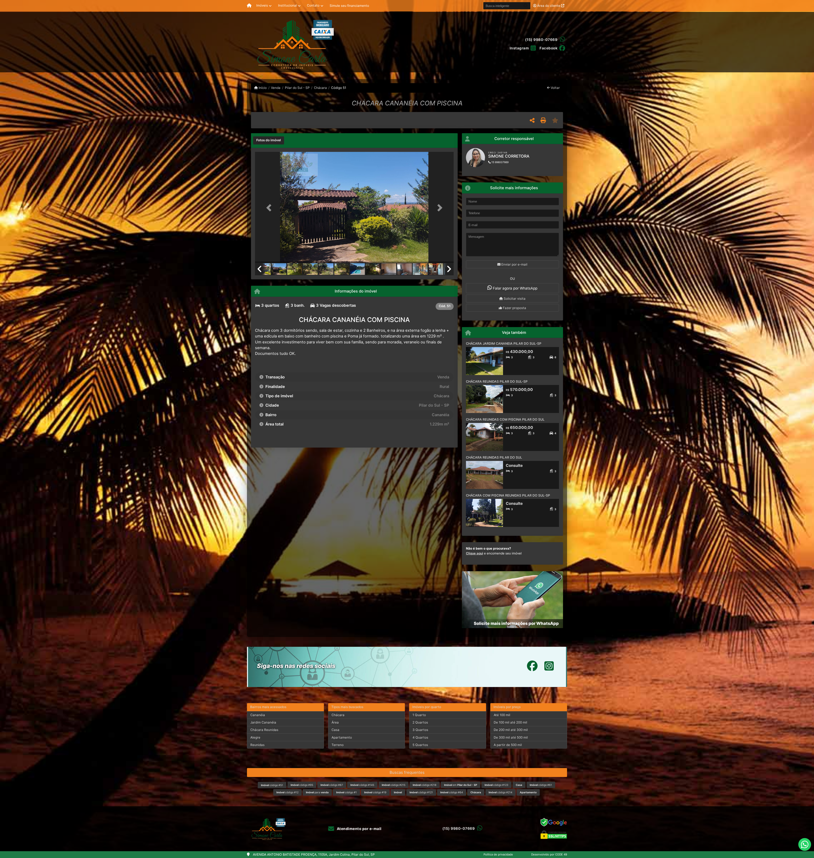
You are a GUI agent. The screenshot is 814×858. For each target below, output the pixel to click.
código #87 (332, 785)
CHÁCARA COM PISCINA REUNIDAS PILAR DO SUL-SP (508, 495)
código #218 (424, 785)
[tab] (268, 140)
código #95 (302, 785)
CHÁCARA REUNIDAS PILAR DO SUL (494, 457)
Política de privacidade (498, 854)
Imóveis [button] (262, 5)
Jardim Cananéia (263, 722)
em (460, 785)
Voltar (555, 88)
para (317, 792)
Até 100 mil (502, 715)
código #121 (421, 792)
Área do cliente (548, 6)
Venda (275, 88)
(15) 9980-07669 (541, 40)
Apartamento (342, 737)
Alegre (255, 737)
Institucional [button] (287, 5)
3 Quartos (420, 730)
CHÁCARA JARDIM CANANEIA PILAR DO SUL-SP (503, 344)
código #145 (362, 785)
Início (262, 88)
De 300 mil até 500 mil (511, 737)
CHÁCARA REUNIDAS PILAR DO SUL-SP (497, 381)
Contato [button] (313, 5)
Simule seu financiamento (349, 6)
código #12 (287, 792)
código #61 (541, 785)
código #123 (496, 785)
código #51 (272, 785)
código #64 (451, 792)
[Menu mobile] (249, 6)
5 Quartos (420, 745)
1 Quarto (419, 715)
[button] (270, 208)
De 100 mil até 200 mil (510, 722)
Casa (335, 730)
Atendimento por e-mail (359, 829)
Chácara (320, 88)
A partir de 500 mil (508, 745)
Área (335, 722)
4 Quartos (420, 737)
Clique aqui (474, 553)
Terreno (338, 745)
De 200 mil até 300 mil (511, 730)
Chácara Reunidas (264, 730)
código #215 (393, 785)
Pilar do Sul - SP (297, 88)
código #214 (500, 792)
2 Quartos (420, 722)
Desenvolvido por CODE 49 (549, 854)
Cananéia (257, 715)
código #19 (375, 792)
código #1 (346, 792)
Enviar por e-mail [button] (513, 264)
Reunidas (257, 745)
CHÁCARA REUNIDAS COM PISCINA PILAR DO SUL (505, 419)
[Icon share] (532, 666)
